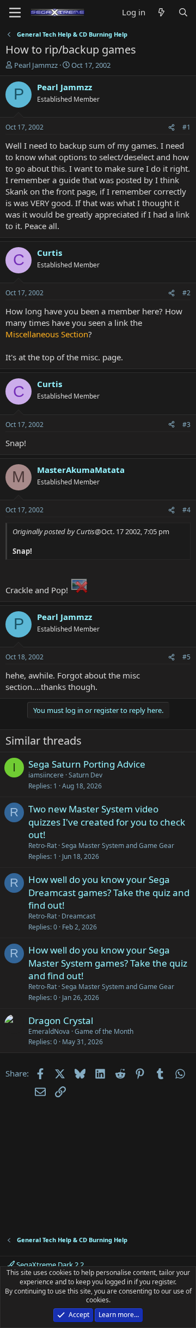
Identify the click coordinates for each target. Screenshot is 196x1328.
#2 (186, 292)
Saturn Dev (85, 775)
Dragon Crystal (60, 1020)
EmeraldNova (49, 1031)
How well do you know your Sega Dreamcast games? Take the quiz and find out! (108, 892)
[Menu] (15, 13)
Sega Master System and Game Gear (118, 845)
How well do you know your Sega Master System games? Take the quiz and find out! (107, 963)
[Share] (171, 127)
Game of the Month (104, 1031)
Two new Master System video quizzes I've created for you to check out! (106, 822)
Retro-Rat (42, 845)
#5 (186, 657)
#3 (186, 424)
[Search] (183, 12)
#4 (186, 509)
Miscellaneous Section (46, 334)
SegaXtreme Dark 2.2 (49, 1265)
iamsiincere (46, 775)
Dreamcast (78, 916)
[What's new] (161, 12)
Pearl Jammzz (36, 65)
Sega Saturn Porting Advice (86, 764)
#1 (186, 127)
